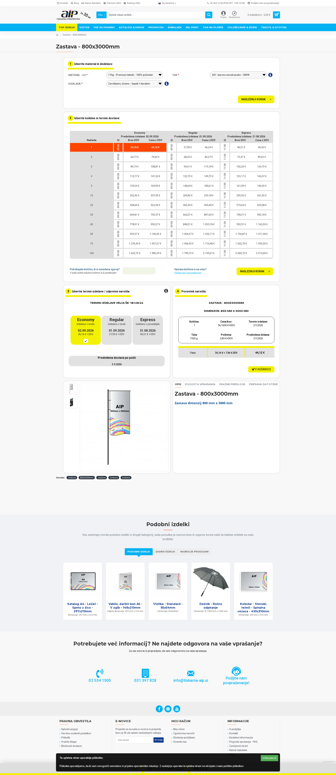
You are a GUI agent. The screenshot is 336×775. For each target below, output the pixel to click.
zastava (72, 477)
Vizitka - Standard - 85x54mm (168, 605)
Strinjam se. (269, 758)
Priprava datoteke (263, 384)
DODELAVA (74, 83)
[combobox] (134, 74)
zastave (102, 477)
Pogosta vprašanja (200, 384)
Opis (178, 384)
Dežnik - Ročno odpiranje (211, 605)
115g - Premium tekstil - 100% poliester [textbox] (130, 74)
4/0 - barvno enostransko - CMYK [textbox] (231, 74)
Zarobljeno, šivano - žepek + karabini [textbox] (129, 83)
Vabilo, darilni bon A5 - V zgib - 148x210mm (125, 605)
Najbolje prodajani (194, 551)
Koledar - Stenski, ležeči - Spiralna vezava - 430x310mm (253, 607)
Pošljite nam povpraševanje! (187, 273)
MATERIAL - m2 (77, 75)
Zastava (114, 477)
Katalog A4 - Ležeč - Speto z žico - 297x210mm (82, 607)
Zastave (126, 477)
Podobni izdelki (138, 551)
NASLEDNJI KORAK (253, 99)
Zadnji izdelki (165, 551)
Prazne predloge (232, 384)
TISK (174, 75)
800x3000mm (86, 477)
